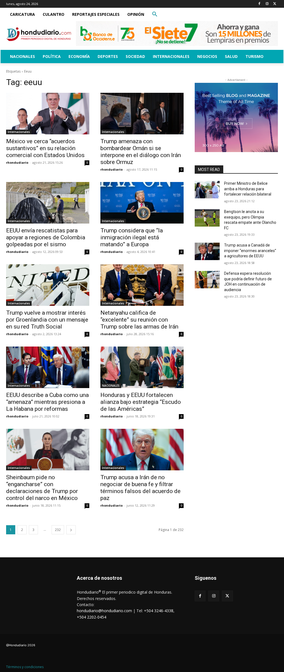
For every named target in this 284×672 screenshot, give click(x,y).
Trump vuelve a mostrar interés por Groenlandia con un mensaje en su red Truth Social (47, 319)
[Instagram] (267, 4)
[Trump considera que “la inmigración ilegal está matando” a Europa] (142, 203)
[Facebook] (259, 4)
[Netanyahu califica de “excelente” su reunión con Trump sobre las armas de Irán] (142, 285)
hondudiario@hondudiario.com (104, 610)
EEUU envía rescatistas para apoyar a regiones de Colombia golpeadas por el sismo (45, 237)
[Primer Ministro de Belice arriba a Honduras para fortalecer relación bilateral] (207, 189)
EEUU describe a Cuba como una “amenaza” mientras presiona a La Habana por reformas (47, 402)
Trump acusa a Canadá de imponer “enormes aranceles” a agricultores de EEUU (250, 250)
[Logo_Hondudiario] (38, 34)
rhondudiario (17, 162)
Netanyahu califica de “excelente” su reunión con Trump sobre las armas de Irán (139, 319)
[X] (275, 4)
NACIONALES (111, 386)
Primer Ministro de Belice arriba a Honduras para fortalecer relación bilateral (247, 188)
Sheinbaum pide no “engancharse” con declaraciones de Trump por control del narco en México (42, 487)
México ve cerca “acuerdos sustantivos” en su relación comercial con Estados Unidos (45, 148)
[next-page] (71, 529)
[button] (154, 14)
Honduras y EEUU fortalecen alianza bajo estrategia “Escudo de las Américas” (140, 402)
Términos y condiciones (25, 667)
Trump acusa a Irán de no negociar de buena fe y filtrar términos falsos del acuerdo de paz (140, 487)
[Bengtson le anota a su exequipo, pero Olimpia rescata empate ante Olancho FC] (207, 218)
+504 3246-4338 (158, 610)
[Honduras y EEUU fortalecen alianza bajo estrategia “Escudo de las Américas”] (142, 367)
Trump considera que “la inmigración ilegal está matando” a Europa (131, 237)
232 (58, 529)
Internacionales (19, 132)
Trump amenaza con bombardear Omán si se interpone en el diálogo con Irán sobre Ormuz (140, 151)
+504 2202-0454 (91, 617)
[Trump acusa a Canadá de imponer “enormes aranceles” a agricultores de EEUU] (207, 251)
